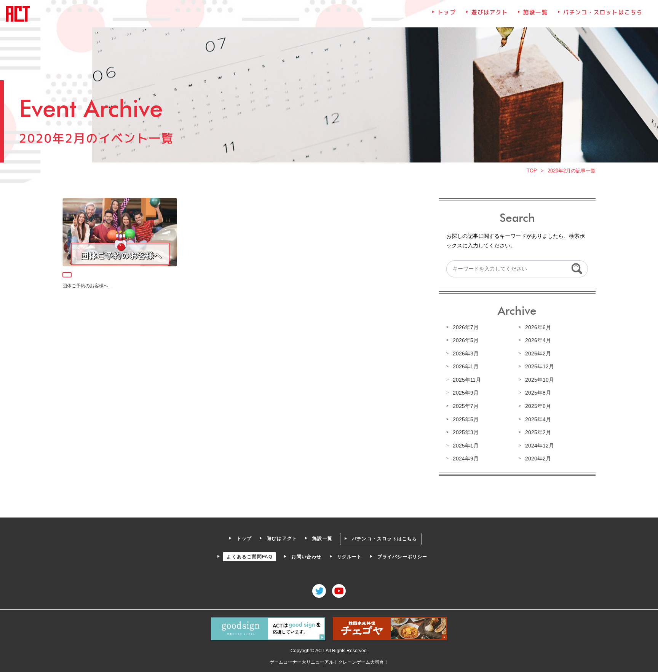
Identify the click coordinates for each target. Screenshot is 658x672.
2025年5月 (466, 419)
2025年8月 (538, 393)
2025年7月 (466, 406)
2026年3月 (466, 353)
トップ (447, 12)
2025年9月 (466, 393)
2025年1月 (466, 446)
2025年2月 (538, 432)
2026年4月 (538, 340)
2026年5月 (466, 340)
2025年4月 (538, 419)
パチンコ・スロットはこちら (603, 12)
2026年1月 (466, 366)
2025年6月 (538, 406)
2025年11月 (467, 380)
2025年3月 (466, 432)
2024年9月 (466, 458)
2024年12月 (539, 446)
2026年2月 (538, 353)
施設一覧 (535, 12)
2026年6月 (538, 327)
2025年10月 (539, 380)
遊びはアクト (489, 12)
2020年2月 (538, 458)
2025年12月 (539, 366)
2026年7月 (466, 327)
